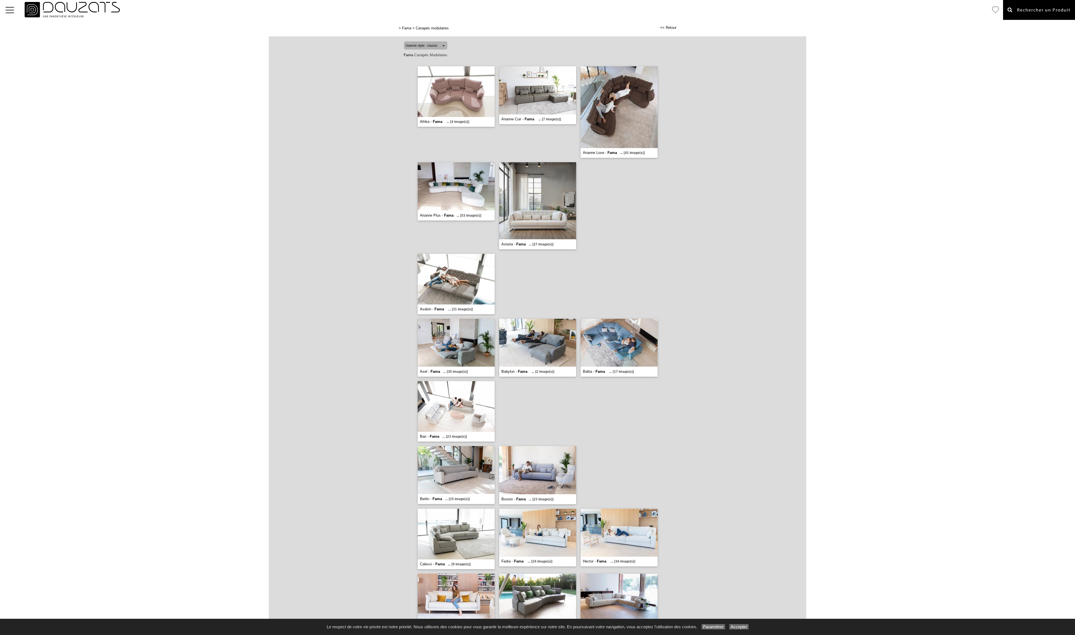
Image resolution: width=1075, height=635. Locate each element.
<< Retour (668, 27)
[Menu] (10, 10)
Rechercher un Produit (1042, 10)
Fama (406, 28)
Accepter (739, 626)
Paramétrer (713, 626)
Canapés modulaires (432, 28)
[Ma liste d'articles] (995, 10)
